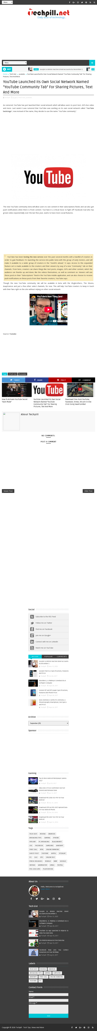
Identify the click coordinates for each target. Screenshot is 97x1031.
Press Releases (36, 861)
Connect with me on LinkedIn (47, 642)
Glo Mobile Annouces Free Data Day (51, 940)
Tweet (17, 380)
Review (83, 69)
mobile (48, 861)
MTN (41, 849)
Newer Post (8, 491)
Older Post (88, 491)
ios (31, 845)
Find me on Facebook (44, 629)
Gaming (47, 838)
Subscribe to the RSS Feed (46, 616)
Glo (36, 857)
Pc (31, 857)
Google (63, 861)
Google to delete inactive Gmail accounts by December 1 (49, 69)
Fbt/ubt (33, 842)
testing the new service (33, 257)
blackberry (57, 842)
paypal (60, 865)
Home (5, 74)
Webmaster (42, 865)
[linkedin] (48, 898)
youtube (22, 74)
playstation (48, 869)
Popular (48, 657)
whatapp (59, 845)
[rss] (90, 2)
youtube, (29, 97)
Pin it (63, 380)
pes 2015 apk (35, 869)
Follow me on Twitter (44, 623)
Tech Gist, (21, 97)
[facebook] (69, 2)
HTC (41, 857)
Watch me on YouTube (44, 648)
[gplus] (74, 2)
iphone (56, 838)
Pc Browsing (44, 842)
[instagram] (78, 2)
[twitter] (82, 2)
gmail (24, 69)
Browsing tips (36, 838)
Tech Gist (13, 74)
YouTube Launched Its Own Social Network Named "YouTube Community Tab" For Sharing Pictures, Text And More (47, 403)
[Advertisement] (48, 39)
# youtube (22, 374)
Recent (35, 657)
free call (33, 849)
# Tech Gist (13, 374)
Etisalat (62, 853)
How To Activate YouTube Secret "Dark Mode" (14, 400)
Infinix (32, 865)
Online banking (52, 849)
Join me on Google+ (43, 635)
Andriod (51, 834)
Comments (62, 657)
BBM (55, 861)
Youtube (12, 334)
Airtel (53, 853)
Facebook (39, 845)
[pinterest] (86, 2)
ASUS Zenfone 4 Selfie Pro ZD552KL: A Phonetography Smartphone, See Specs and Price (53, 702)
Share (39, 380)
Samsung (49, 845)
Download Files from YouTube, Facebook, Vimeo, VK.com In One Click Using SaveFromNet (78, 401)
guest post (34, 853)
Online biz (50, 857)
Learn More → (46, 889)
